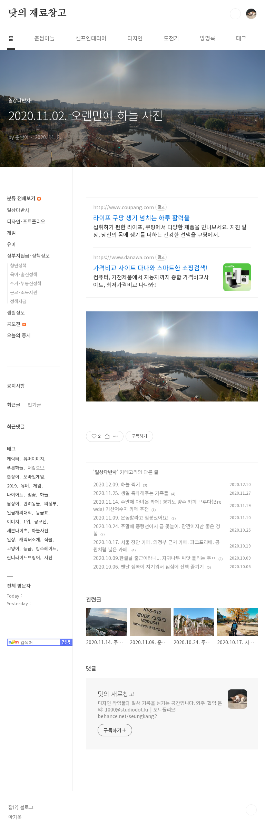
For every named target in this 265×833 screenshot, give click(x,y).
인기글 (34, 404)
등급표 (42, 512)
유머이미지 (33, 458)
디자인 (135, 38)
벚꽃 (32, 494)
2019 (12, 485)
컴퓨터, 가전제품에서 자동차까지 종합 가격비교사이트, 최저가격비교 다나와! (151, 280)
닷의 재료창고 (37, 13)
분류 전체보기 (22, 198)
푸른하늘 (15, 467)
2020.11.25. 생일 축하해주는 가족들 (130, 493)
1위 (26, 521)
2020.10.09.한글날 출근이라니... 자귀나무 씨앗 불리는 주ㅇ (154, 557)
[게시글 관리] (115, 436)
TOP (251, 809)
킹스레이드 (46, 548)
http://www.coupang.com (123, 207)
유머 (11, 244)
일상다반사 (106, 471)
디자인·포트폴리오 (26, 221)
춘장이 (13, 476)
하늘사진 (40, 530)
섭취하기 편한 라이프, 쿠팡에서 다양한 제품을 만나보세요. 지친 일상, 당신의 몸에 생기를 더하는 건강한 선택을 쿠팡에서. (170, 230)
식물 (48, 539)
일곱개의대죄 (19, 512)
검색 (235, 14)
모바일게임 (33, 476)
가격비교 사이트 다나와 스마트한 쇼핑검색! (150, 267)
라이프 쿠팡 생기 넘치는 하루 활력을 (141, 217)
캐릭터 (13, 458)
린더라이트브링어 (23, 557)
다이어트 (15, 494)
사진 (48, 557)
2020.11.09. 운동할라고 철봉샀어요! (131, 517)
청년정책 (18, 265)
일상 (11, 539)
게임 (11, 232)
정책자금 (18, 301)
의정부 (50, 503)
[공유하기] (107, 436)
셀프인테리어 (91, 38)
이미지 (13, 521)
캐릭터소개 (29, 539)
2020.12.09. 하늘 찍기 (116, 484)
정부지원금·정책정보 (28, 255)
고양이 (13, 548)
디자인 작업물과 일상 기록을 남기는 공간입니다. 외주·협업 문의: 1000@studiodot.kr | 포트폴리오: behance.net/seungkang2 (160, 709)
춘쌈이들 (44, 38)
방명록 (207, 38)
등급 (27, 548)
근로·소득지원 (23, 292)
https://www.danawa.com (123, 257)
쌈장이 (13, 503)
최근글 (13, 404)
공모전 (14, 323)
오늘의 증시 (19, 335)
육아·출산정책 (23, 274)
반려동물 (31, 503)
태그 (241, 38)
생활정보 (16, 312)
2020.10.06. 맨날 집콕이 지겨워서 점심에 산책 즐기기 (148, 566)
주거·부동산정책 (25, 283)
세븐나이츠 (17, 530)
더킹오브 (36, 467)
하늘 (44, 494)
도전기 (171, 38)
